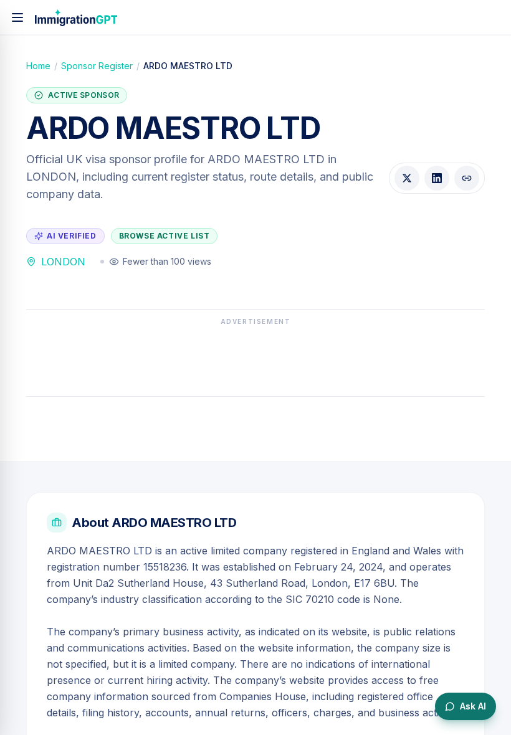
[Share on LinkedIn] (436, 178)
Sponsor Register (97, 65)
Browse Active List (164, 235)
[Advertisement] (255, 357)
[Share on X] (406, 178)
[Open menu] (17, 17)
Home (38, 65)
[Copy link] (466, 178)
